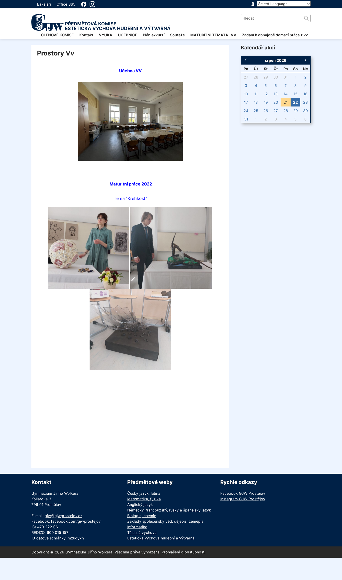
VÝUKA (105, 35)
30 (275, 77)
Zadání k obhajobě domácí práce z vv (275, 35)
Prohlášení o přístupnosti (183, 552)
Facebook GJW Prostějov (242, 493)
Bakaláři (44, 4)
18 (256, 102)
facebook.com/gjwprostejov (76, 521)
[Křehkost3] (130, 329)
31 (286, 77)
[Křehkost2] (171, 247)
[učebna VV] (130, 121)
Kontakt (86, 35)
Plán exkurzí (153, 35)
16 (305, 94)
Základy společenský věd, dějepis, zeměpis (165, 521)
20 (275, 102)
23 (305, 102)
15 (296, 94)
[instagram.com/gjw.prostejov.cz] (92, 4)
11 (256, 94)
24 (246, 110)
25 (256, 110)
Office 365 (66, 4)
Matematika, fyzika (144, 499)
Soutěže (177, 35)
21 (286, 102)
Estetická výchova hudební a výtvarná (160, 538)
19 (266, 102)
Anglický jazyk (140, 504)
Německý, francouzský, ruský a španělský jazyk (169, 510)
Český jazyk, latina (143, 493)
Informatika (137, 527)
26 (265, 110)
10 (246, 94)
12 (266, 94)
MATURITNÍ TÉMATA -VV (213, 35)
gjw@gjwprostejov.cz (63, 515)
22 (295, 102)
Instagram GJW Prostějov (242, 499)
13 (276, 94)
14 (286, 94)
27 (246, 77)
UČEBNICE (127, 35)
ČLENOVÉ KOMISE (57, 35)
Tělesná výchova (142, 532)
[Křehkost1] (88, 247)
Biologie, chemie (141, 515)
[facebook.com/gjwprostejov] (84, 4)
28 (256, 77)
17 (246, 102)
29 (265, 77)
